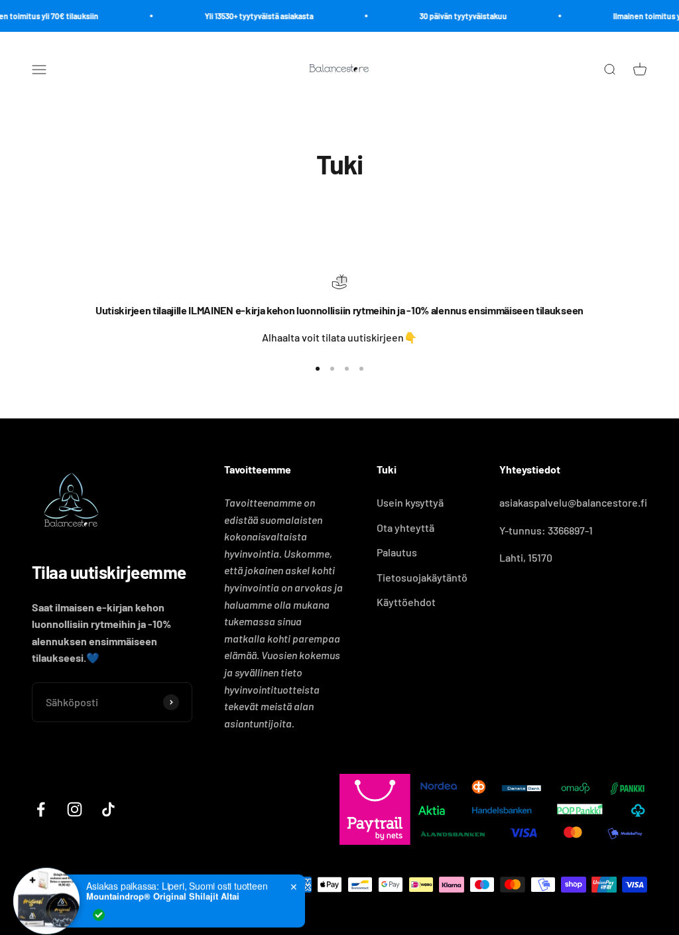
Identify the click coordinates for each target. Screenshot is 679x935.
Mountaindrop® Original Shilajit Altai (162, 885)
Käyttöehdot (406, 601)
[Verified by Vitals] (99, 904)
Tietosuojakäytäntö (422, 577)
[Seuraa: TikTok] (108, 809)
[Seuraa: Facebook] (41, 809)
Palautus (397, 552)
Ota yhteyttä (405, 527)
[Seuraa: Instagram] (75, 809)
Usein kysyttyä (410, 502)
